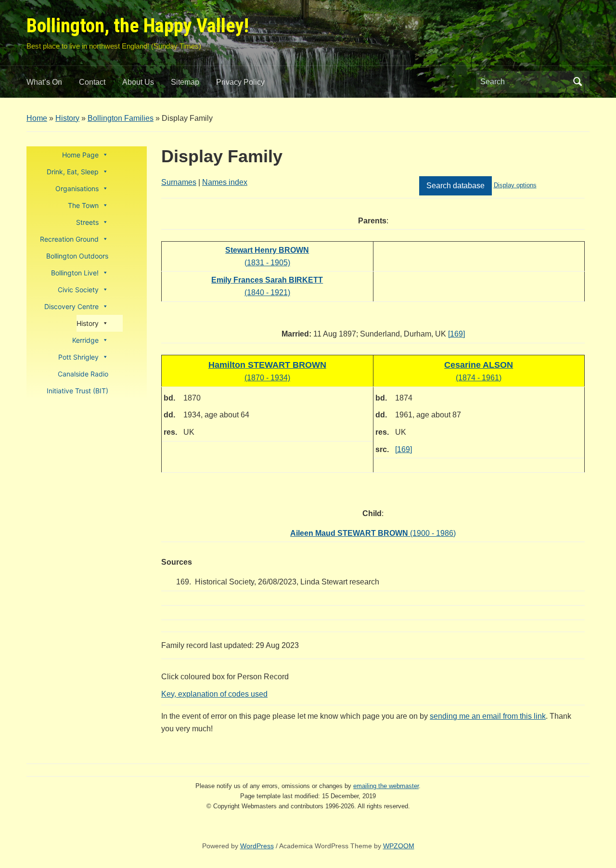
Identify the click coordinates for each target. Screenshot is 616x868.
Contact (92, 82)
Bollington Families (121, 118)
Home (36, 118)
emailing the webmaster (386, 786)
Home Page (80, 155)
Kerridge (85, 340)
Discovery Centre (71, 306)
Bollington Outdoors (77, 256)
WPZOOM (398, 846)
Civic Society (78, 289)
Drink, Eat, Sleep (73, 172)
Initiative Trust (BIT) (77, 391)
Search (577, 81)
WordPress (257, 846)
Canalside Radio (83, 374)
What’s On (44, 82)
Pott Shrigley (78, 357)
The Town (83, 205)
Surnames (178, 182)
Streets (87, 222)
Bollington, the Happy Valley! (137, 25)
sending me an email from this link (488, 716)
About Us (138, 82)
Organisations (77, 188)
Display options (515, 185)
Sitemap (185, 82)
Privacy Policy (240, 82)
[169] (456, 334)
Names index (224, 182)
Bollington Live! (75, 273)
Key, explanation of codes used (214, 694)
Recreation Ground (69, 239)
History (67, 118)
